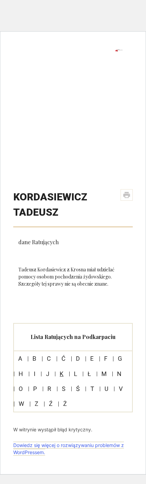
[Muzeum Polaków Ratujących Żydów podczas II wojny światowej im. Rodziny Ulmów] (65, 56)
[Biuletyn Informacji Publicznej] (119, 50)
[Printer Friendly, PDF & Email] (126, 195)
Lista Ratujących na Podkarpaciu (73, 336)
